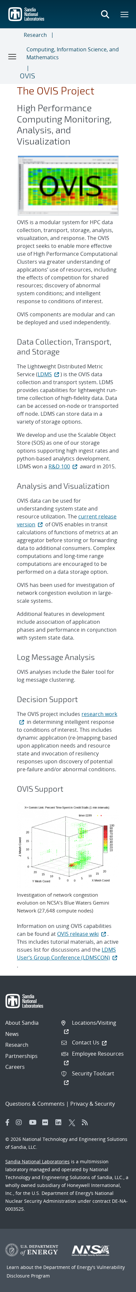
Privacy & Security (92, 1103)
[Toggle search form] (105, 14)
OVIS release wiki (78, 933)
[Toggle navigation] (12, 56)
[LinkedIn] (60, 1122)
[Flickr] (47, 1122)
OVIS (27, 75)
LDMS (45, 374)
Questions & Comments (35, 1103)
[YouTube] (34, 1122)
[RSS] (87, 1122)
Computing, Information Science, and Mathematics (72, 53)
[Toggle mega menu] (125, 14)
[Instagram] (21, 1122)
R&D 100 (59, 466)
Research (35, 35)
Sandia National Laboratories (37, 1161)
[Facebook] (8, 1122)
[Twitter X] (74, 1122)
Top (116, 1284)
